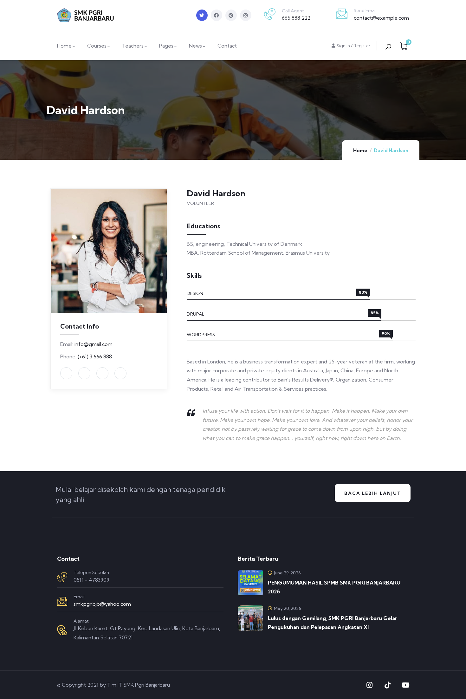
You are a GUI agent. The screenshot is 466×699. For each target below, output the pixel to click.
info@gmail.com (93, 344)
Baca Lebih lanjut (372, 493)
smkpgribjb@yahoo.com (102, 604)
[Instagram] (245, 15)
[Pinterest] (231, 15)
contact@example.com (381, 18)
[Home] (85, 15)
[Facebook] (216, 15)
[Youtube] (405, 685)
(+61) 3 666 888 (95, 356)
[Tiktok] (387, 685)
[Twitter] (202, 15)
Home (360, 150)
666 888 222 (296, 18)
